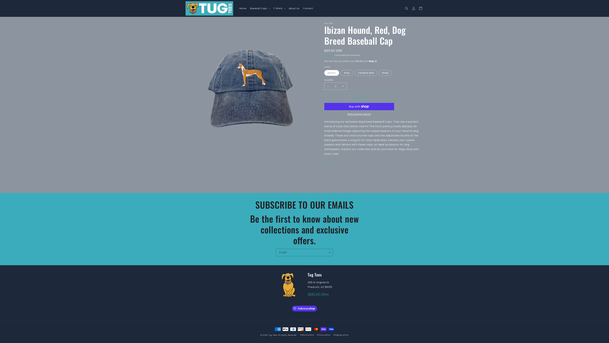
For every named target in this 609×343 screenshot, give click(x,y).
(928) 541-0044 (318, 294)
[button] (259, 8)
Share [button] (331, 163)
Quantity (328, 79)
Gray (347, 72)
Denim (332, 72)
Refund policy (307, 335)
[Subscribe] (329, 252)
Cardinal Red (366, 72)
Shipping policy (341, 335)
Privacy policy (324, 335)
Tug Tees (272, 335)
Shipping (329, 55)
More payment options (359, 114)
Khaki (385, 72)
